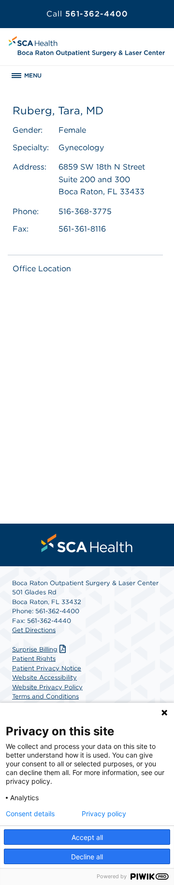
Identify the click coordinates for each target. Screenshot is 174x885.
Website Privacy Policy (47, 687)
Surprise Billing (35, 649)
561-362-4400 (87, 13)
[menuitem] (87, 543)
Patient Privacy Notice (46, 668)
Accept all (87, 837)
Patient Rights (34, 658)
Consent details (30, 814)
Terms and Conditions (45, 696)
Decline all (87, 857)
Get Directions (34, 630)
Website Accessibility (44, 677)
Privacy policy (104, 814)
